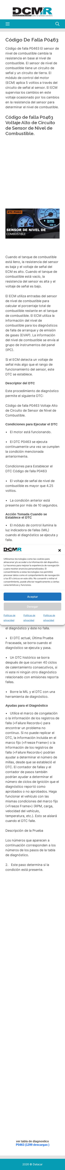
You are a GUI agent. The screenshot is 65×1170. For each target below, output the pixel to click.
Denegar (32, 606)
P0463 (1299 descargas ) (32, 1144)
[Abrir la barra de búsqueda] (57, 23)
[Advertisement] (32, 174)
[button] (59, 550)
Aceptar (32, 596)
